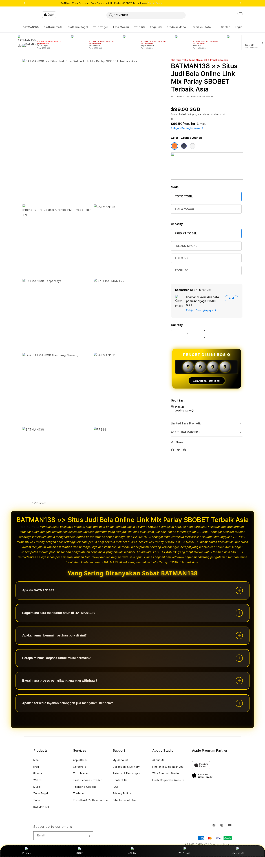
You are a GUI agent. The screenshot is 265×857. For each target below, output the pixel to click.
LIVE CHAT (238, 852)
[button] (31, 27)
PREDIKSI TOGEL (186, 233)
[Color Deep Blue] (184, 146)
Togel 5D (156, 27)
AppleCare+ (80, 760)
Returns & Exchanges (126, 773)
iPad (36, 766)
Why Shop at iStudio (165, 773)
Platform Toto (53, 27)
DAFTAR (132, 852)
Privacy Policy (122, 793)
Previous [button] (24, 3)
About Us (158, 760)
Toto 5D (139, 27)
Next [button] (240, 3)
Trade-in (78, 793)
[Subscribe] (89, 835)
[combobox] (146, 15)
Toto (36, 800)
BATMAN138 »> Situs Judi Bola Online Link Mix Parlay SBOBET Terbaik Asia (112, 3)
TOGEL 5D (182, 270)
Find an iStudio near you (168, 766)
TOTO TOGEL (184, 196)
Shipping (192, 114)
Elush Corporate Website (168, 780)
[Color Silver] (192, 146)
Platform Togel (78, 27)
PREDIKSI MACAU (186, 246)
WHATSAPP (185, 852)
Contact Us (120, 780)
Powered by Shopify (221, 844)
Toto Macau (121, 27)
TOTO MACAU (184, 209)
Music (37, 786)
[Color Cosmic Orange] (174, 146)
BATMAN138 (31, 27)
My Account (120, 760)
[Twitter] (179, 450)
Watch (37, 780)
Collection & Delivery (126, 766)
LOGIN (80, 852)
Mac (36, 760)
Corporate (79, 766)
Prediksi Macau (177, 27)
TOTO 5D (181, 258)
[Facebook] (173, 450)
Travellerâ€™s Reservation (90, 800)
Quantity (177, 325)
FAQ (115, 786)
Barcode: (196, 96)
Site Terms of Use (124, 800)
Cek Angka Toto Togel (206, 380)
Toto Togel (100, 27)
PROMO (27, 852)
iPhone (37, 773)
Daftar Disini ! (155, 3)
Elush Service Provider (87, 780)
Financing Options (84, 786)
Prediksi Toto (202, 27)
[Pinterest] (185, 450)
